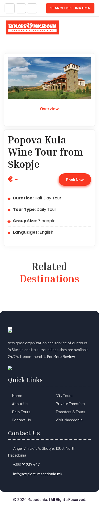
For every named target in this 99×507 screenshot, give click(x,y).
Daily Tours (21, 411)
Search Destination (70, 8)
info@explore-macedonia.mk (37, 473)
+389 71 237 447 (26, 464)
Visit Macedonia (69, 419)
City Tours (64, 395)
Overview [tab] (49, 108)
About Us (20, 403)
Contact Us (21, 419)
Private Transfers (70, 403)
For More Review (61, 356)
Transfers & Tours (70, 411)
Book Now (75, 179)
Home (17, 395)
